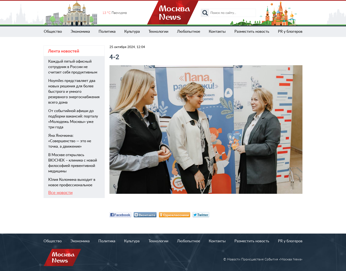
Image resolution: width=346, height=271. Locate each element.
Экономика (80, 31)
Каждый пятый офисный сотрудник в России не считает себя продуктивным (72, 67)
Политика (107, 31)
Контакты (217, 31)
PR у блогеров (290, 31)
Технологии (158, 31)
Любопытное (188, 31)
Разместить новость (251, 31)
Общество (53, 31)
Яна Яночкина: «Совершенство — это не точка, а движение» (69, 141)
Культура (132, 31)
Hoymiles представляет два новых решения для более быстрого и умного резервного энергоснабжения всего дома (74, 91)
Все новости (60, 193)
